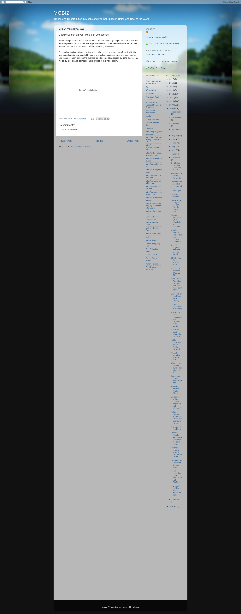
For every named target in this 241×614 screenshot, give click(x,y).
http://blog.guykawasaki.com (154, 133)
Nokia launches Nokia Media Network (176, 344)
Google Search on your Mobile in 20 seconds (176, 221)
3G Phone (150, 94)
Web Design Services (151, 268)
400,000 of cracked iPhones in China (176, 271)
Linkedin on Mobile (176, 195)
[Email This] (97, 119)
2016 (171, 83)
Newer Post (65, 140)
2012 (171, 94)
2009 (171, 105)
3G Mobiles (151, 90)
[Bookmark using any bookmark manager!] (161, 61)
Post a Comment (69, 130)
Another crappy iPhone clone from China (176, 452)
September (176, 130)
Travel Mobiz (151, 255)
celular (148, 116)
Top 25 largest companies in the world (176, 249)
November (176, 118)
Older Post (133, 140)
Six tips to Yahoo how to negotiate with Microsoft (176, 402)
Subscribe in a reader (155, 54)
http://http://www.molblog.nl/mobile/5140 (154, 139)
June (174, 143)
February (176, 158)
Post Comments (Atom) (81, 146)
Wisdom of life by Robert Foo (153, 82)
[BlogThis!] (100, 119)
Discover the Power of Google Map (176, 463)
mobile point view (153, 234)
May (174, 147)
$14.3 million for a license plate (176, 261)
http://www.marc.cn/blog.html (153, 182)
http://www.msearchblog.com (154, 193)
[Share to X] (102, 119)
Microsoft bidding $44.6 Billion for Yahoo (176, 490)
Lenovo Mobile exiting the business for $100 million (176, 438)
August (175, 136)
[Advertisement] (157, 555)
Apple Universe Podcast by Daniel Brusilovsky (154, 104)
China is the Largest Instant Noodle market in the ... (176, 206)
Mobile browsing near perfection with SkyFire (176, 476)
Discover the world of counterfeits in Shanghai (176, 186)
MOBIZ (61, 13)
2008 (171, 109)
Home (99, 140)
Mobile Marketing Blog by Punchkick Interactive (154, 205)
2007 (171, 506)
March (175, 154)
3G (147, 87)
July (174, 139)
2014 (171, 87)
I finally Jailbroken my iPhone (176, 306)
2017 (171, 79)
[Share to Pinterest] (108, 119)
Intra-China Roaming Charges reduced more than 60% (176, 284)
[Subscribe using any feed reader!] (156, 68)
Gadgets (149, 128)
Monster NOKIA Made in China (175, 389)
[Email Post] (92, 119)
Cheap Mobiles (152, 119)
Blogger (136, 607)
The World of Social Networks (176, 176)
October (175, 124)
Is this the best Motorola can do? (176, 333)
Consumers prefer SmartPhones (176, 379)
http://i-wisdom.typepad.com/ (154, 147)
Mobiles (149, 237)
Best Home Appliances (150, 111)
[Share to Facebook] (105, 119)
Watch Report (152, 264)
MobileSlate (151, 240)
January (175, 500)
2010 (171, 101)
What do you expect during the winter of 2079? (176, 367)
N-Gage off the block (176, 428)
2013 (171, 90)
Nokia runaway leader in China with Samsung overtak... (176, 417)
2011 (171, 98)
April (174, 150)
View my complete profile (157, 37)
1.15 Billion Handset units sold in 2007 (176, 166)
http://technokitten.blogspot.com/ (154, 154)
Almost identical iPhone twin (175, 356)
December (176, 112)
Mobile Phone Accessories (152, 218)
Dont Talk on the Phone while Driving (176, 297)
